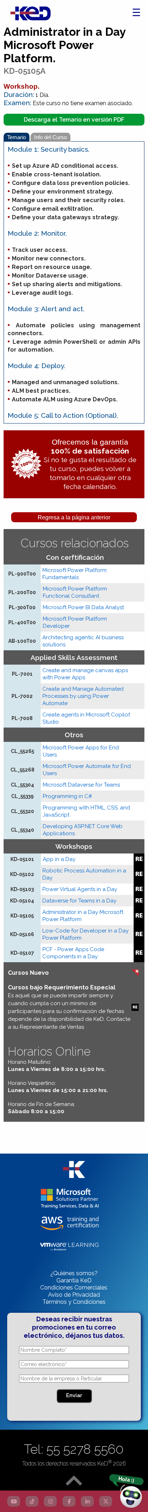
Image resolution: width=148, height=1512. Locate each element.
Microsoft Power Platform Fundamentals (74, 574)
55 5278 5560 (85, 1449)
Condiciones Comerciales (73, 1287)
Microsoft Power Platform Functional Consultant (75, 592)
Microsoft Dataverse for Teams (81, 785)
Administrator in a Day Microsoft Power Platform (82, 916)
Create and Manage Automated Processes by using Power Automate (83, 696)
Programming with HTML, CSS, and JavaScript (86, 811)
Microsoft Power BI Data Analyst (83, 607)
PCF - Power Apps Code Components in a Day (73, 953)
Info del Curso (50, 137)
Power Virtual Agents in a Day (79, 889)
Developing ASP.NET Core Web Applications (82, 830)
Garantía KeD (74, 1280)
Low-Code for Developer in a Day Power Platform (85, 934)
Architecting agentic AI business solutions (83, 641)
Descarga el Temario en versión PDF (74, 119)
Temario (16, 137)
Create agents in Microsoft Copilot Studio (86, 718)
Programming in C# (67, 796)
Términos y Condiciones (74, 1301)
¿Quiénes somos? (74, 1273)
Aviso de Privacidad (74, 1294)
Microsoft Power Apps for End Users (81, 751)
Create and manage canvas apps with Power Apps (85, 674)
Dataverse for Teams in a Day (79, 900)
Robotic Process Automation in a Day (84, 874)
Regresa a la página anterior (74, 517)
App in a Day (59, 859)
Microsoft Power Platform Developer (75, 622)
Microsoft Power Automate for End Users (87, 770)
